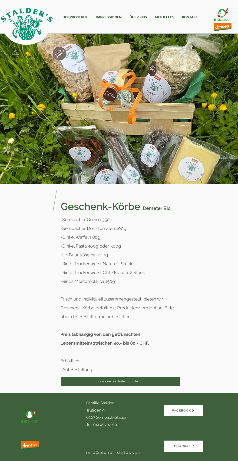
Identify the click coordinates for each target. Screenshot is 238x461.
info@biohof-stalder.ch (113, 452)
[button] (75, 17)
